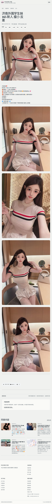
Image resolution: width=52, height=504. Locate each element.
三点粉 (13, 27)
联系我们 (29, 489)
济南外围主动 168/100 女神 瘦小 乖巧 (18, 442)
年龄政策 (29, 481)
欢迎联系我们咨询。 (8, 407)
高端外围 (7, 8)
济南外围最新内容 (31, 396)
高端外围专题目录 (40, 396)
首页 (3, 8)
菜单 (49, 2)
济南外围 (12, 8)
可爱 (21, 27)
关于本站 (3, 481)
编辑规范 (29, 487)
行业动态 (3, 487)
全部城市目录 (47, 396)
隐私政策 (29, 483)
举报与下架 (29, 491)
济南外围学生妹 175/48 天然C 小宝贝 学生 (18, 426)
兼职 (9, 27)
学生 (6, 27)
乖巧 (18, 27)
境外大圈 (29, 472)
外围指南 (3, 483)
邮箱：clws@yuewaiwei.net (33, 496)
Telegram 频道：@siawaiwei (33, 494)
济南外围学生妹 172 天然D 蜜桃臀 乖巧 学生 (44, 442)
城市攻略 (3, 489)
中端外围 (29, 470)
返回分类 (49, 420)
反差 (25, 27)
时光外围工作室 (23, 24)
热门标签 (29, 474)
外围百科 (3, 485)
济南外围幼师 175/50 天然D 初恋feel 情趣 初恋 (44, 426)
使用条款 (29, 485)
